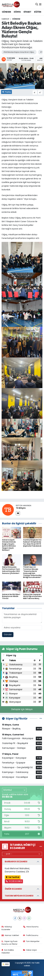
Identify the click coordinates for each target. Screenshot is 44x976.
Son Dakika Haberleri (8, 951)
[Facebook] (15, 918)
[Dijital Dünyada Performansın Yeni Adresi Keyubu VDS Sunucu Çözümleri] (11, 559)
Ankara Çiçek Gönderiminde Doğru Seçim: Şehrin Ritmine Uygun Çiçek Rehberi (9, 545)
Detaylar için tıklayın (22, 709)
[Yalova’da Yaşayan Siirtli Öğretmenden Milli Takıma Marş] (32, 587)
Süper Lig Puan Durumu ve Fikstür (10, 942)
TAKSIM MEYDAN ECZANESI (19, 895)
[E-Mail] (18, 513)
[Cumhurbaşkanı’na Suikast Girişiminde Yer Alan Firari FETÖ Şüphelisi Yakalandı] (32, 532)
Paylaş (8, 92)
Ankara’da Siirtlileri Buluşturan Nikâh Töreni (11, 596)
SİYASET (27, 12)
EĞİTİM (37, 12)
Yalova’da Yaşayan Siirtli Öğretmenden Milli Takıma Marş (32, 596)
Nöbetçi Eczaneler (7, 928)
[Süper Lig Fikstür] (41, 718)
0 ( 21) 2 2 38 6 (15, 881)
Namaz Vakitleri (12, 935)
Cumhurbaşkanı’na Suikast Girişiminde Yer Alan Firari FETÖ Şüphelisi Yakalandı (32, 543)
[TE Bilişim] (8, 509)
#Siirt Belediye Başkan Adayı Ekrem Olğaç (18, 52)
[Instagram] (24, 918)
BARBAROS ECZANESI (16, 861)
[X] (20, 918)
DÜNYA (17, 12)
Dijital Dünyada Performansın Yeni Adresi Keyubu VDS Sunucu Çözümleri (11, 570)
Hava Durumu (32, 926)
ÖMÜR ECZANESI (13, 888)
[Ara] (36, 4)
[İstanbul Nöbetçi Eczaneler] (41, 846)
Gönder (8, 634)
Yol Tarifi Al (13, 877)
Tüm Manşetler (32, 941)
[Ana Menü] (40, 4)
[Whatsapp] (29, 918)
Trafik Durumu (32, 935)
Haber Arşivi (31, 950)
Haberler (5, 19)
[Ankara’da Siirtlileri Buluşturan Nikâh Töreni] (11, 587)
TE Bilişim (21, 508)
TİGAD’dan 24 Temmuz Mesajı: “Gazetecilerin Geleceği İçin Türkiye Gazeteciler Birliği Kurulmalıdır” (32, 572)
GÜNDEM (6, 12)
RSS (7, 964)
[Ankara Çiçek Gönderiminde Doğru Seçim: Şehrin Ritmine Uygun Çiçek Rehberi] (11, 532)
